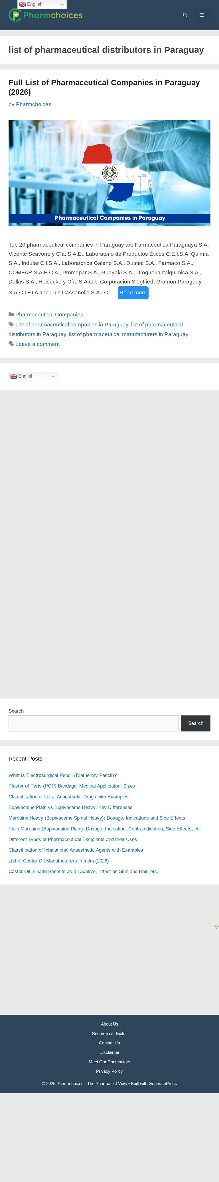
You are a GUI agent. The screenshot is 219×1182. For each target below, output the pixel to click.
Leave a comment (37, 344)
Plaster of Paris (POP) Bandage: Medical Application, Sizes (72, 786)
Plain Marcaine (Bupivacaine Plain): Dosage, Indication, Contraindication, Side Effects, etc (105, 829)
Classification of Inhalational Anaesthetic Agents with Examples (76, 850)
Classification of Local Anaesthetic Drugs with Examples (69, 797)
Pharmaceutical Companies (49, 315)
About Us (109, 1024)
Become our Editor (109, 1033)
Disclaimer (109, 1052)
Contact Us (109, 1042)
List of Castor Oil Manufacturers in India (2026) (59, 861)
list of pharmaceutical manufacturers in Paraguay (128, 334)
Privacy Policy (109, 1071)
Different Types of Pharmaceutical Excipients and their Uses (73, 839)
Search (16, 711)
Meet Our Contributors (109, 1061)
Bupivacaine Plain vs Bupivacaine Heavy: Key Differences (71, 807)
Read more (133, 292)
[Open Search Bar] (185, 15)
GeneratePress (163, 1083)
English (25, 376)
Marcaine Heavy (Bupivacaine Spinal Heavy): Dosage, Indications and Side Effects (97, 818)
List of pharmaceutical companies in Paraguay (71, 325)
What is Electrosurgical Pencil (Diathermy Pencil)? (63, 775)
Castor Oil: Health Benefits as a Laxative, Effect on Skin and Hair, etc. (83, 871)
